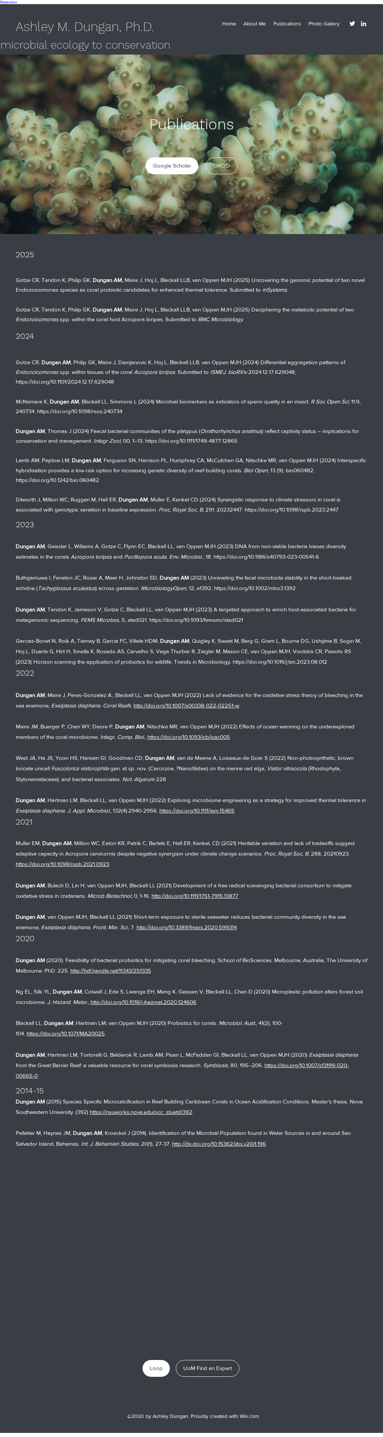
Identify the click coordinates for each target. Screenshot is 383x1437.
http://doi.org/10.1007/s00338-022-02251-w (186, 705)
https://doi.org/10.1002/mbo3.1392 (255, 588)
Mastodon (8, 2)
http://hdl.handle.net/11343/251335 (110, 970)
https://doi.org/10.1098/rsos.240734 (79, 411)
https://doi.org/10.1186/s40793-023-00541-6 (267, 556)
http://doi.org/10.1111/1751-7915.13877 (194, 896)
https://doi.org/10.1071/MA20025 (66, 1033)
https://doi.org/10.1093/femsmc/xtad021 (196, 620)
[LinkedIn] (363, 23)
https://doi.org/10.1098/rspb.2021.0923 (62, 864)
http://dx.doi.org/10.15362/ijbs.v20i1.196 (219, 1143)
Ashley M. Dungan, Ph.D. (85, 26)
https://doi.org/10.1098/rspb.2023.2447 (291, 509)
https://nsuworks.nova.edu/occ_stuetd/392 (141, 1112)
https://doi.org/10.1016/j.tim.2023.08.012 (280, 661)
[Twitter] (352, 23)
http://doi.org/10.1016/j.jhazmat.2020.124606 (143, 1002)
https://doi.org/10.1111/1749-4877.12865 (191, 440)
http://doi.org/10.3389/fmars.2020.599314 (187, 927)
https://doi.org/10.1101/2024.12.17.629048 (65, 381)
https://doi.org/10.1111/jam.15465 (197, 810)
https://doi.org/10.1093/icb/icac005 (188, 737)
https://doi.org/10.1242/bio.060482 (57, 480)
